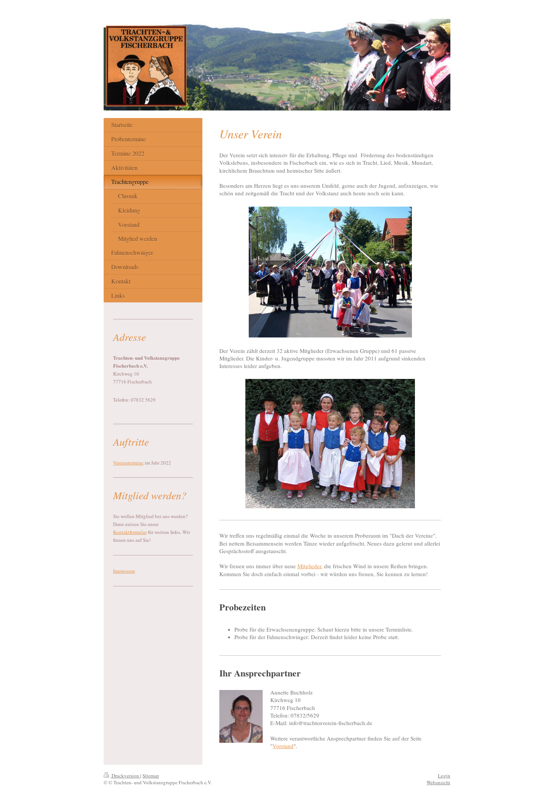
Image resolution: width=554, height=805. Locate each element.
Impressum (124, 570)
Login (444, 775)
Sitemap (150, 775)
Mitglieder (309, 566)
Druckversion (125, 775)
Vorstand (283, 746)
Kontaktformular (130, 532)
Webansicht (438, 782)
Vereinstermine (128, 462)
